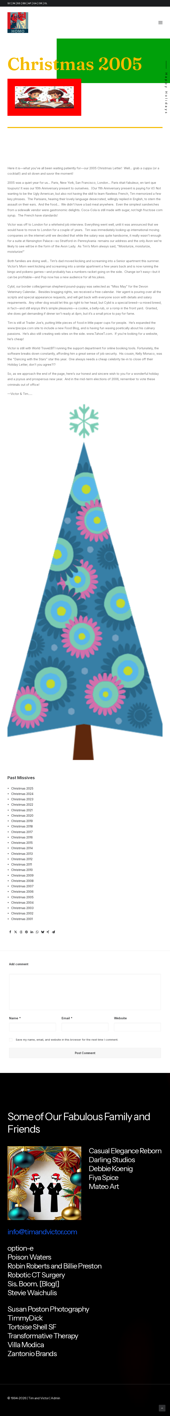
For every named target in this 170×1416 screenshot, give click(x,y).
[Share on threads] (20, 932)
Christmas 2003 (22, 908)
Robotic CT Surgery (36, 1274)
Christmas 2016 (22, 837)
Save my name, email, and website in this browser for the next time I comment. (67, 1039)
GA (35, 3)
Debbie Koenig (111, 1168)
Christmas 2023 (22, 799)
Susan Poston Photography (48, 1309)
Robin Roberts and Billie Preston (54, 1265)
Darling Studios (112, 1159)
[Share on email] (53, 932)
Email (67, 1018)
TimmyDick (24, 1317)
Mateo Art (104, 1186)
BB (24, 3)
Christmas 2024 (22, 794)
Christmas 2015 (22, 843)
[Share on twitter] (15, 932)
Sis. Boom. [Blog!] (33, 1283)
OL (45, 3)
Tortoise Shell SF (31, 1326)
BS (19, 3)
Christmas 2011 (21, 864)
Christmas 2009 (22, 875)
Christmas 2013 (22, 854)
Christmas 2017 (22, 832)
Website (120, 1018)
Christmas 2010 (22, 870)
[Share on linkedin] (31, 932)
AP (29, 3)
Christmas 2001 (22, 919)
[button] (160, 23)
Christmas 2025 (22, 788)
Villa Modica (25, 1344)
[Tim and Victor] (17, 22)
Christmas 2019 (22, 821)
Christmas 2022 (22, 805)
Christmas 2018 (22, 826)
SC (9, 3)
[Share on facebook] (10, 932)
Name (15, 1018)
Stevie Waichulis (32, 1292)
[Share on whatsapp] (37, 932)
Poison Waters (29, 1257)
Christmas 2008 (22, 881)
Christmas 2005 (22, 897)
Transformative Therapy (42, 1335)
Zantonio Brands (32, 1353)
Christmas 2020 (22, 815)
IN (14, 3)
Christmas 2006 (22, 892)
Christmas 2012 (22, 859)
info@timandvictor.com (42, 1231)
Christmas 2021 (22, 810)
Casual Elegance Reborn (125, 1150)
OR (40, 3)
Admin (55, 1398)
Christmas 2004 (22, 902)
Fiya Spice (103, 1177)
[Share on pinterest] (26, 932)
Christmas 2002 (22, 913)
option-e (20, 1248)
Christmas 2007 (22, 886)
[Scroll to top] (162, 1408)
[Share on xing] (47, 932)
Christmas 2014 (22, 848)
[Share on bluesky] (42, 932)
